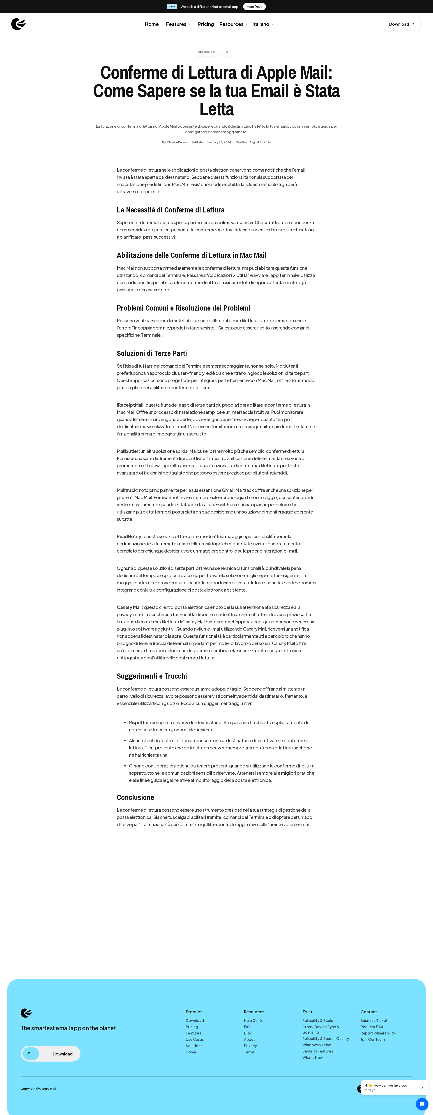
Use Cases (195, 1039)
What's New (312, 1057)
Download (195, 1020)
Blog (248, 1033)
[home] (18, 24)
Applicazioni (206, 51)
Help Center (254, 1020)
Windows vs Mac (316, 1044)
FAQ (247, 1026)
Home (152, 24)
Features (176, 24)
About (249, 1039)
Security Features (317, 1051)
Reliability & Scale (317, 1020)
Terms (249, 1052)
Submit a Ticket (374, 1020)
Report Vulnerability (378, 1033)
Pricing (206, 24)
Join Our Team (373, 1039)
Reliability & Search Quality (325, 1038)
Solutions (194, 1045)
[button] (177, 24)
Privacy (250, 1045)
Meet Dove (254, 7)
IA (227, 51)
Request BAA (372, 1026)
